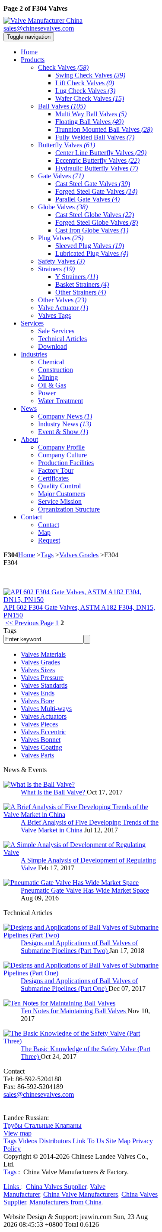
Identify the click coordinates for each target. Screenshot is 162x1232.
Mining (48, 377)
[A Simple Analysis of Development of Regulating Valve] (81, 852)
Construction (55, 369)
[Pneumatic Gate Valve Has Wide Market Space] (71, 882)
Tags (47, 555)
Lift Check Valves (84, 83)
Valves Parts (37, 755)
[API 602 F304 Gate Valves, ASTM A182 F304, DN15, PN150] (81, 599)
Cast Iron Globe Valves (91, 230)
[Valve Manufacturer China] (43, 20)
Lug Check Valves (85, 90)
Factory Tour (55, 470)
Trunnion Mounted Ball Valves (103, 129)
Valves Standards (44, 685)
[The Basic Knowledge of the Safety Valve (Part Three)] (81, 1041)
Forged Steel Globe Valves (96, 222)
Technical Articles (62, 338)
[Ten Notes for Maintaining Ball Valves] (59, 1003)
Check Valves (63, 67)
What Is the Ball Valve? (54, 792)
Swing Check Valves (90, 75)
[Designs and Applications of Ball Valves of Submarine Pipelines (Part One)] (81, 973)
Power (47, 393)
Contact (48, 524)
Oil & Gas (52, 385)
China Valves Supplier (56, 1186)
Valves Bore (37, 700)
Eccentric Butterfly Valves (97, 160)
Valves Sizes (38, 669)
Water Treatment (60, 400)
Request (49, 540)
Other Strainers (80, 292)
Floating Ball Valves (89, 121)
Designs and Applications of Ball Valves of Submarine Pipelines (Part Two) (79, 946)
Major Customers (61, 493)
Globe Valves (63, 207)
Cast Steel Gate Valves (92, 183)
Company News (65, 416)
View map (17, 1133)
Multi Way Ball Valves (91, 114)
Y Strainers (76, 276)
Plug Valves (60, 238)
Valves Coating (41, 747)
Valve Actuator (63, 307)
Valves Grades (78, 555)
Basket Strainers (82, 284)
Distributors (55, 1141)
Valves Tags (54, 315)
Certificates (53, 478)
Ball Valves (62, 106)
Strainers (56, 269)
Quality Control (59, 486)
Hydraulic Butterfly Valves (96, 168)
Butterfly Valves (66, 145)
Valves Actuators (44, 716)
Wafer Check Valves (89, 98)
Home (26, 555)
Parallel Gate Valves (87, 199)
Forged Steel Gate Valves (96, 191)
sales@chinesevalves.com (38, 28)
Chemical (51, 362)
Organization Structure (69, 509)
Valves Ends (37, 693)
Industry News (64, 424)
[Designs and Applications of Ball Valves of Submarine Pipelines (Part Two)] (81, 935)
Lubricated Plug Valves (91, 253)
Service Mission (60, 501)
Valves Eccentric (43, 731)
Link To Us (88, 1141)
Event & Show (63, 431)
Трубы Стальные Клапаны (42, 1125)
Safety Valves (61, 261)
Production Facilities (66, 462)
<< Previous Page (29, 623)
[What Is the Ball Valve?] (39, 784)
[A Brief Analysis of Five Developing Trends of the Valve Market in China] (81, 814)
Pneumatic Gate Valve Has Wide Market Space (85, 890)
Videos (27, 1141)
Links (12, 1186)
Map (44, 532)
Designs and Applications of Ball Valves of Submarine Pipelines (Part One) (79, 984)
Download (52, 346)
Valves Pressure (42, 677)
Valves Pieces (39, 724)
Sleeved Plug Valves (89, 245)
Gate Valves (61, 176)
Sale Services (56, 331)
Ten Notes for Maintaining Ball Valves (74, 1011)
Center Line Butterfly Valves (100, 152)
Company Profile (61, 447)
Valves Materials (43, 654)
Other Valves (62, 300)
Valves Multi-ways (46, 708)
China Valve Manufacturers (80, 1194)
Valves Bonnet (40, 739)
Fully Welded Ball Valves (94, 137)
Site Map (118, 1141)
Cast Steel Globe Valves (94, 214)
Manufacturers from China (65, 1202)
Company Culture (62, 455)
